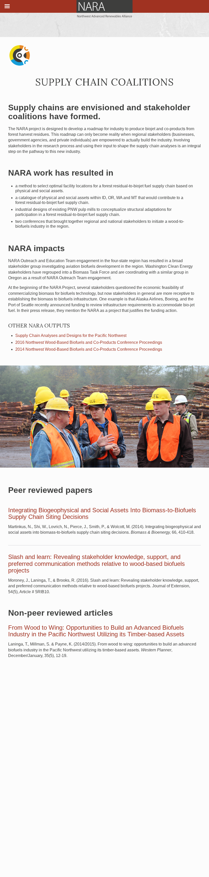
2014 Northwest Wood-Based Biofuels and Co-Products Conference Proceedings (88, 349)
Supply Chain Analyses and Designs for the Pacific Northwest (70, 335)
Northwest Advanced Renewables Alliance (104, 9)
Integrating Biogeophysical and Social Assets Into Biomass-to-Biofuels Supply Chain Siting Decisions (102, 513)
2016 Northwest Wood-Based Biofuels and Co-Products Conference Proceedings (88, 342)
